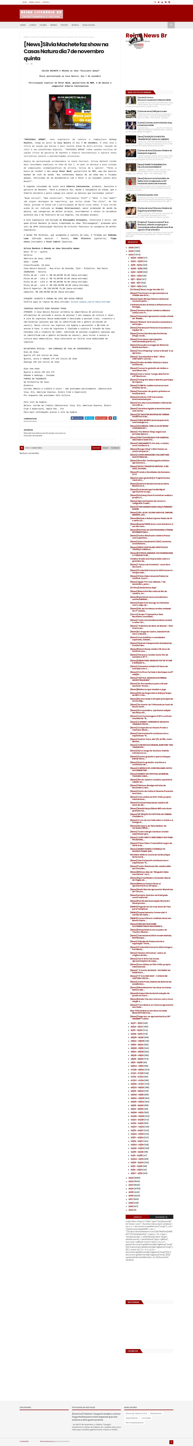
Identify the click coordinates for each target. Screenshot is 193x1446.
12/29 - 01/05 (137, 257)
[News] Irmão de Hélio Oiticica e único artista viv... (149, 363)
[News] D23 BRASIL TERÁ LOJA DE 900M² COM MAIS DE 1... (149, 427)
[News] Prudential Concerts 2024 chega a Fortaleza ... (151, 948)
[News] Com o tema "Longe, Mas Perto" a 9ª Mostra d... (150, 375)
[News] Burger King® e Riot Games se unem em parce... (148, 450)
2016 (131, 1203)
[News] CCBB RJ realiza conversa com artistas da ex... (149, 386)
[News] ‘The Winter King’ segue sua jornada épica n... (148, 432)
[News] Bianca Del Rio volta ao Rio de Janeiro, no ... (148, 592)
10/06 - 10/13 (137, 1034)
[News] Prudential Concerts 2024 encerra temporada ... (151, 571)
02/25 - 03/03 (137, 1148)
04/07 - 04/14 (137, 1126)
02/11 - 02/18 (137, 1155)
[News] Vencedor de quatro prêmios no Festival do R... (150, 392)
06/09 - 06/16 (137, 1094)
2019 (131, 1192)
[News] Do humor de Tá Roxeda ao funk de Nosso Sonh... (151, 705)
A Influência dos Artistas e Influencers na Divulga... (150, 305)
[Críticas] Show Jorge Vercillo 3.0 (147, 289)
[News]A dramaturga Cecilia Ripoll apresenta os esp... (147, 490)
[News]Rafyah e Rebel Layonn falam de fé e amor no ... (151, 519)
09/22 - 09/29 (137, 1041)
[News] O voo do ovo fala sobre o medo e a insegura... (151, 821)
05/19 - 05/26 (137, 1105)
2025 (131, 251)
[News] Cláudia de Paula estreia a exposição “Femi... (147, 942)
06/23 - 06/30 (137, 1087)
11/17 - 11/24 (136, 279)
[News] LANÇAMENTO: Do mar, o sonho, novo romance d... (149, 444)
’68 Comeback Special (134, 1423)
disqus (105, 448)
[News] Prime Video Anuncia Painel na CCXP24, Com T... (149, 577)
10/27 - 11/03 (137, 1023)
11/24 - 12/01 (136, 275)
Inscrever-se (161, 1217)
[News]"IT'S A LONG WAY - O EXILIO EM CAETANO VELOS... (148, 977)
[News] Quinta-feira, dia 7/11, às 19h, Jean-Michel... (151, 740)
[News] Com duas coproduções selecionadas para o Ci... (146, 340)
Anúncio (138, 1217)
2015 (131, 1206)
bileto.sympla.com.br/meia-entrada (90, 302)
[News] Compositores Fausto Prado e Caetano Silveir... (149, 728)
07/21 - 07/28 (137, 1073)
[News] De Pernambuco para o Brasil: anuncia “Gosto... (149, 684)
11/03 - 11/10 (136, 286)
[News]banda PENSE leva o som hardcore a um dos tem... (151, 525)
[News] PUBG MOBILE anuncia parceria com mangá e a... (149, 421)
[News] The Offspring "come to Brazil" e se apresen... (151, 351)
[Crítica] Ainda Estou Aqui (143, 587)
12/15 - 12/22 (136, 265)
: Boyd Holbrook (132, 1418)
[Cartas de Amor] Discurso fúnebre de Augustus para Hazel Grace (154, 209)
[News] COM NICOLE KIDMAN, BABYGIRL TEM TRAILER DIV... (151, 746)
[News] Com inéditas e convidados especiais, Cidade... (147, 638)
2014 (131, 1210)
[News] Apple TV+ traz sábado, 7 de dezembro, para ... (148, 583)
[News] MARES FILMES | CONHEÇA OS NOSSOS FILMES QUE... (147, 850)
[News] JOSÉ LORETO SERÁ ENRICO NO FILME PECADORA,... (151, 838)
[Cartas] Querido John (147, 195)
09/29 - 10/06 (137, 1037)
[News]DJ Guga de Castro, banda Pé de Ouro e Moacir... (150, 632)
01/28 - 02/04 (137, 1162)
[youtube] (162, 2)
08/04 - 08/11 (137, 1066)
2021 (131, 1185)
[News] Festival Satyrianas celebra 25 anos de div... (149, 803)
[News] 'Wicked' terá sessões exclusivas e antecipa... (151, 323)
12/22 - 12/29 (137, 261)
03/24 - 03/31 (137, 1134)
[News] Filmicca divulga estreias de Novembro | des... (148, 786)
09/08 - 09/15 (137, 1048)
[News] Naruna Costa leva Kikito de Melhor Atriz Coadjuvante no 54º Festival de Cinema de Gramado (153, 181)
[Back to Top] (171, 1442)
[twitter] (158, 2)
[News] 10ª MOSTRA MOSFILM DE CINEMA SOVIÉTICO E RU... (149, 415)
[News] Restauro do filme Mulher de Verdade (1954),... (148, 827)
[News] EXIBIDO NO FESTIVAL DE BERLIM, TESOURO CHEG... (149, 775)
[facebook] (155, 2)
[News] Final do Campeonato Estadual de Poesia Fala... (151, 644)
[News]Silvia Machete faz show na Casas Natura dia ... (150, 988)
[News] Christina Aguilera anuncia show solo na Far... (150, 409)
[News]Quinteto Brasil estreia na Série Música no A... (149, 484)
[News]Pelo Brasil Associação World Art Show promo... (150, 902)
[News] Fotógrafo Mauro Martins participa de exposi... (151, 380)
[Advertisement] (142, 70)
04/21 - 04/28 (137, 1119)
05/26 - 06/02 (137, 1101)
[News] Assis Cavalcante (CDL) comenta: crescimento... (150, 542)
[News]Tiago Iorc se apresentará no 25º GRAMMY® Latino (150, 1017)
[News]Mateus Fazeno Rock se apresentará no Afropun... (145, 884)
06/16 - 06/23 (137, 1091)
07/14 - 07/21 (137, 1076)
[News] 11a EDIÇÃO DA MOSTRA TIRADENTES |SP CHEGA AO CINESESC (153, 138)
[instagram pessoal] (169, 2)
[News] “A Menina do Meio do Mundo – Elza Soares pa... (151, 627)
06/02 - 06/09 (138, 1098)
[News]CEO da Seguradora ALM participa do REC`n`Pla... (150, 694)
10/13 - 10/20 (137, 1030)
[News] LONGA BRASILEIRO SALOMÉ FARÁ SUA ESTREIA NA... (149, 455)
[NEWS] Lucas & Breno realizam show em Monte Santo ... (150, 919)
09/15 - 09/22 (137, 1044)
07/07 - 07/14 (137, 1080)
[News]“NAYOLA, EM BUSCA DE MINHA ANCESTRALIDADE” (148, 679)
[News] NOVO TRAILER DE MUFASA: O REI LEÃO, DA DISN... (149, 467)
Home (24, 2)
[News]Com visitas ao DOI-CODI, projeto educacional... (150, 965)
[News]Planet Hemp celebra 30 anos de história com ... (150, 650)
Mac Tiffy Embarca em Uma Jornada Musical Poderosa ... (148, 1011)
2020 (131, 1188)
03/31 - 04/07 (137, 1130)
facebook (115, 448)
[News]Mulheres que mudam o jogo (148, 689)
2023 (131, 1178)
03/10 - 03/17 (137, 1141)
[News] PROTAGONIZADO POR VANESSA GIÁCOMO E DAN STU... (149, 438)
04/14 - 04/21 (137, 1123)
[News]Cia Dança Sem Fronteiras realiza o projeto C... (151, 496)
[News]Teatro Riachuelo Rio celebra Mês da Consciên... (150, 867)
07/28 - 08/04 (138, 1069)
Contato (45, 2)
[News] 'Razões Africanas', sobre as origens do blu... (148, 954)
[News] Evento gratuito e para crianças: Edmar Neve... (150, 757)
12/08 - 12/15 (137, 268)
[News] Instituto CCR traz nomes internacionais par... (146, 398)
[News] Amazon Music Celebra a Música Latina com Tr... (150, 311)
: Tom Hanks (146, 1418)
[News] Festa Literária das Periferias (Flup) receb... (148, 334)
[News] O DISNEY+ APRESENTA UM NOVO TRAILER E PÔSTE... (149, 723)
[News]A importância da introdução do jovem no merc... (150, 994)
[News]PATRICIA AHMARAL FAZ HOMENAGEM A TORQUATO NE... (151, 554)
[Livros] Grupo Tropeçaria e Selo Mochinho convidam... (146, 615)
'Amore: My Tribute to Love (136, 1413)
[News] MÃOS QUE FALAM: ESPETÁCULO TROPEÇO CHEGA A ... (149, 548)
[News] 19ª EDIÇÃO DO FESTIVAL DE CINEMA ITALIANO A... (151, 815)
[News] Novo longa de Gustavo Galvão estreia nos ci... (149, 751)
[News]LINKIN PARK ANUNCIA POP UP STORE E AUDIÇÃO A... (151, 661)
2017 (131, 1199)
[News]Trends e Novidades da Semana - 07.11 (150, 473)
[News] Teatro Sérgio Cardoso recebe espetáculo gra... (149, 832)
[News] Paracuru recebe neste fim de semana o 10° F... (149, 656)
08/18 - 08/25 (137, 1059)
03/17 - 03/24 (137, 1137)
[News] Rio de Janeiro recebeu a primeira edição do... (151, 780)
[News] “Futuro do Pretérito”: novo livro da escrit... (150, 565)
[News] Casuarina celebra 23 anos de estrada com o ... (149, 667)
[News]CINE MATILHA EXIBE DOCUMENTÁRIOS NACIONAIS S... (147, 925)
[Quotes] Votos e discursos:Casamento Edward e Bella (154, 98)
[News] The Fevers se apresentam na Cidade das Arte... (149, 294)
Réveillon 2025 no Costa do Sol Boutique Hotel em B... (150, 855)
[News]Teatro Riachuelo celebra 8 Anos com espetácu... (150, 536)
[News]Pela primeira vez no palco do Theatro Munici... (148, 930)
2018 (131, 1195)
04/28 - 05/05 (138, 1116)
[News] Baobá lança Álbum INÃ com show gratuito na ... (150, 809)
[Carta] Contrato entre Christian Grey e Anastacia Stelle (154, 124)
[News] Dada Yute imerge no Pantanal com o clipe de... (149, 604)
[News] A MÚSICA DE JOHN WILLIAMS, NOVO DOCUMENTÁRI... (151, 769)
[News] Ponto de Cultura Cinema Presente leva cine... (151, 792)
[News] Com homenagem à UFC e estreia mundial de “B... (150, 717)
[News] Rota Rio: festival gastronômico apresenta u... (149, 461)
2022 (131, 1181)
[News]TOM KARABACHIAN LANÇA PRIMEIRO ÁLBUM (151, 507)
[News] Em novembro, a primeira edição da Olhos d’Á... (150, 711)
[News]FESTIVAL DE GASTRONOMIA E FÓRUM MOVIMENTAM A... (151, 531)
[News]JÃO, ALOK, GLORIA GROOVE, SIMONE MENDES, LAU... (151, 513)
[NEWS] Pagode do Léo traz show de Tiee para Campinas (150, 907)
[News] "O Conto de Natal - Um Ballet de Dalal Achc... (150, 971)
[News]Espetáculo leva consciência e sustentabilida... (149, 598)
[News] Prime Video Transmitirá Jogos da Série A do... (151, 844)
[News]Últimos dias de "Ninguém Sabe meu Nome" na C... (149, 873)
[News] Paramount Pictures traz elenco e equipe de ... (151, 328)
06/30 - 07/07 (138, 1084)
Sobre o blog (34, 2)
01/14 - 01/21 (136, 1169)
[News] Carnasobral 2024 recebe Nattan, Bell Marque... (151, 936)
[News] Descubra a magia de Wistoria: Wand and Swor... (149, 346)
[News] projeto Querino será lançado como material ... (149, 896)
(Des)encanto (156, 1413)
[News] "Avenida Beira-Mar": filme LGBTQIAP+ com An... (147, 357)
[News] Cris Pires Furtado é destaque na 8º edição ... (151, 673)
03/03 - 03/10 (137, 1144)
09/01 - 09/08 (137, 1051)
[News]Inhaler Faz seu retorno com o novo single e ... (151, 1000)
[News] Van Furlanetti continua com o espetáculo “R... (149, 734)
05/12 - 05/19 (137, 1109)
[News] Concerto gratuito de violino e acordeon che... (149, 369)
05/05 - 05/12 (137, 1112)
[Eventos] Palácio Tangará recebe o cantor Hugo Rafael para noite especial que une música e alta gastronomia (96, 1416)
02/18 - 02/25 (137, 1152)
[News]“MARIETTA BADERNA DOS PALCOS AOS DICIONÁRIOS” (151, 165)
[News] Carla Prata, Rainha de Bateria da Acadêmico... (150, 982)
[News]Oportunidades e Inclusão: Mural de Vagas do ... (150, 879)
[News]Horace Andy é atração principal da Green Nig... (151, 700)
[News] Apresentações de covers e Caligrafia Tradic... (148, 502)
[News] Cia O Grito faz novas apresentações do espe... (144, 959)
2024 (131, 254)
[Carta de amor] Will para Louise (152, 111)
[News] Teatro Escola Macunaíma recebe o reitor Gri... (151, 621)
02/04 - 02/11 (137, 1159)
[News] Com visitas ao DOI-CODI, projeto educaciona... (150, 798)
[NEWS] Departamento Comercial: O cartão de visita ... (148, 913)
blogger (96, 448)
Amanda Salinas (62, 1441)
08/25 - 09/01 (137, 1055)
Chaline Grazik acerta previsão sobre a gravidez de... (150, 559)
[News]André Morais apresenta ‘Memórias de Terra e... (151, 890)
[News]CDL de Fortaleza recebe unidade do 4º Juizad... (150, 609)
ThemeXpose (34, 1441)
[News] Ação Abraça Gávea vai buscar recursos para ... (149, 300)
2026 (131, 247)
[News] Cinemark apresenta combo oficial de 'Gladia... (151, 317)
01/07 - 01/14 (137, 1173)
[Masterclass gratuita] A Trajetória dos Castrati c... (150, 479)
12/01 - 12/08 (137, 272)
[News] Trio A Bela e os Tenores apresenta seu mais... (151, 1006)
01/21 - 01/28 (137, 1166)
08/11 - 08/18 (137, 1062)
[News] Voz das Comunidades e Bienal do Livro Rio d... (151, 403)
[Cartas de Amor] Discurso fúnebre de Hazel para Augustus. (154, 151)
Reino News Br (146, 35)
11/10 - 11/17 (136, 282)
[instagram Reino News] (165, 2)
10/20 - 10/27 (137, 1026)
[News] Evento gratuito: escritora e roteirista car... (148, 763)
